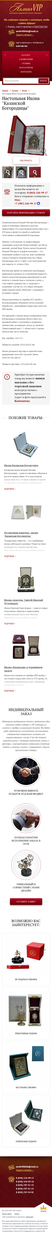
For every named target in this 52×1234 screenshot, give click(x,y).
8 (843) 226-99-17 (37, 192)
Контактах (22, 401)
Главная (5, 90)
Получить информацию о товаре (26, 212)
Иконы (24, 90)
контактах (21, 45)
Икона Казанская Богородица (21, 465)
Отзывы (26, 63)
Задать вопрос (24, 35)
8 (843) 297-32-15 (25, 1185)
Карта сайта (7, 1214)
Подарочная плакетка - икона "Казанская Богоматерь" (21, 534)
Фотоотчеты (26, 67)
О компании (26, 59)
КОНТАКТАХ (41, 26)
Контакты (26, 71)
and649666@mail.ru (27, 31)
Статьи (16, 1214)
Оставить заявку (26, 901)
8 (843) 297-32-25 (25, 1188)
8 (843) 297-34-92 (25, 1192)
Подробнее (9, 488)
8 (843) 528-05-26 (25, 1181)
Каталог (26, 55)
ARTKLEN (29, 1217)
